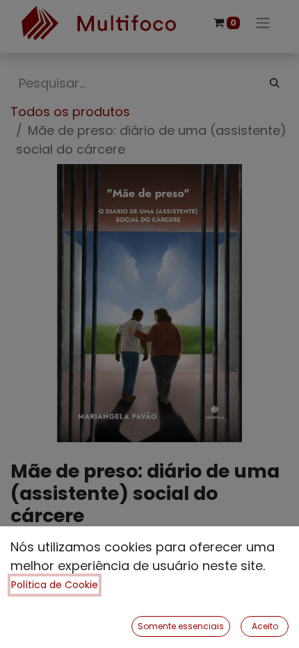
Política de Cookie (54, 585)
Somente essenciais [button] (181, 626)
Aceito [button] (265, 626)
